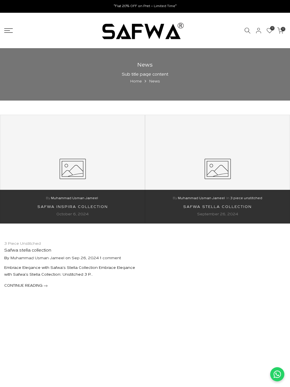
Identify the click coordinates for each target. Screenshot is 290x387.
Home (136, 81)
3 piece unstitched (246, 198)
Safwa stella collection (217, 207)
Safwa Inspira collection (72, 207)
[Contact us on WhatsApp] (277, 374)
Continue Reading (24, 286)
